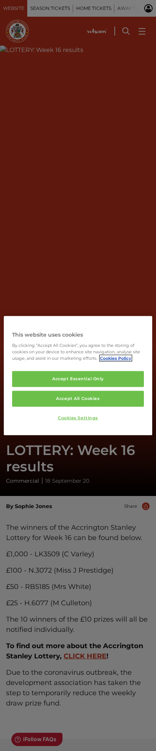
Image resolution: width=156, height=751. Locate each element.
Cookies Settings (78, 417)
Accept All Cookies (78, 398)
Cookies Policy (115, 358)
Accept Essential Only (78, 378)
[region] (78, 375)
